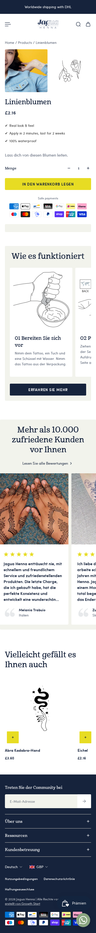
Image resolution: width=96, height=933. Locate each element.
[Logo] (48, 24)
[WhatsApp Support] (83, 920)
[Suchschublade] (78, 24)
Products (25, 42)
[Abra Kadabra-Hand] (40, 709)
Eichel (83, 750)
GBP (39, 866)
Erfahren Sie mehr (48, 389)
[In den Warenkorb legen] (13, 737)
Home (10, 42)
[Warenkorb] (88, 24)
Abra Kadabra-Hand (22, 750)
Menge (10, 168)
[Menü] (8, 24)
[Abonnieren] (84, 801)
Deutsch (11, 866)
